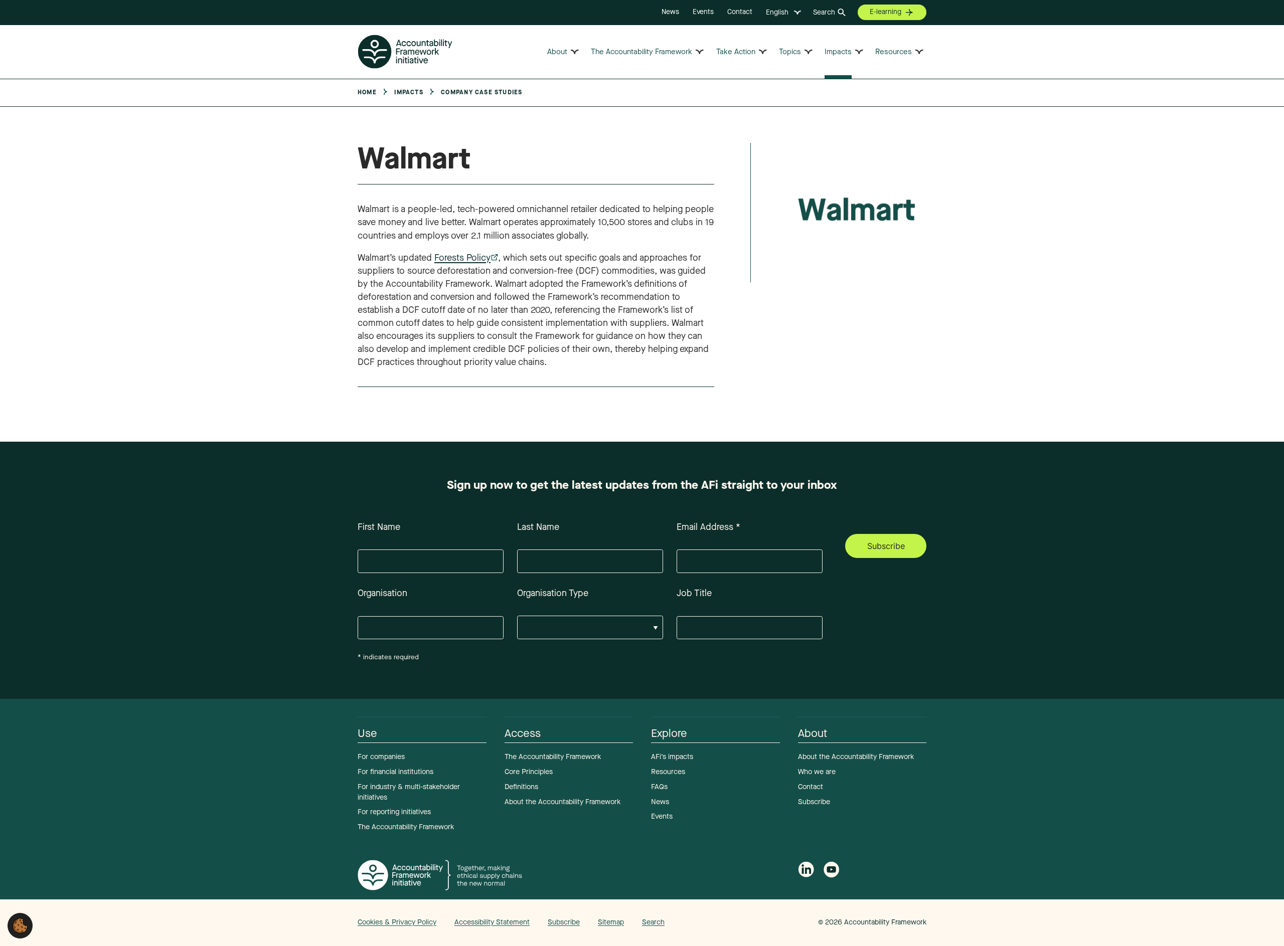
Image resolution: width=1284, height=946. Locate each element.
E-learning (885, 12)
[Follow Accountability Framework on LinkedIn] (806, 871)
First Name (379, 527)
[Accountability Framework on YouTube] (831, 871)
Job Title (694, 593)
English (777, 12)
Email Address (708, 527)
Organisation (382, 593)
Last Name (538, 527)
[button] (20, 925)
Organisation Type (552, 593)
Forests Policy (462, 258)
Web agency (771, 922)
